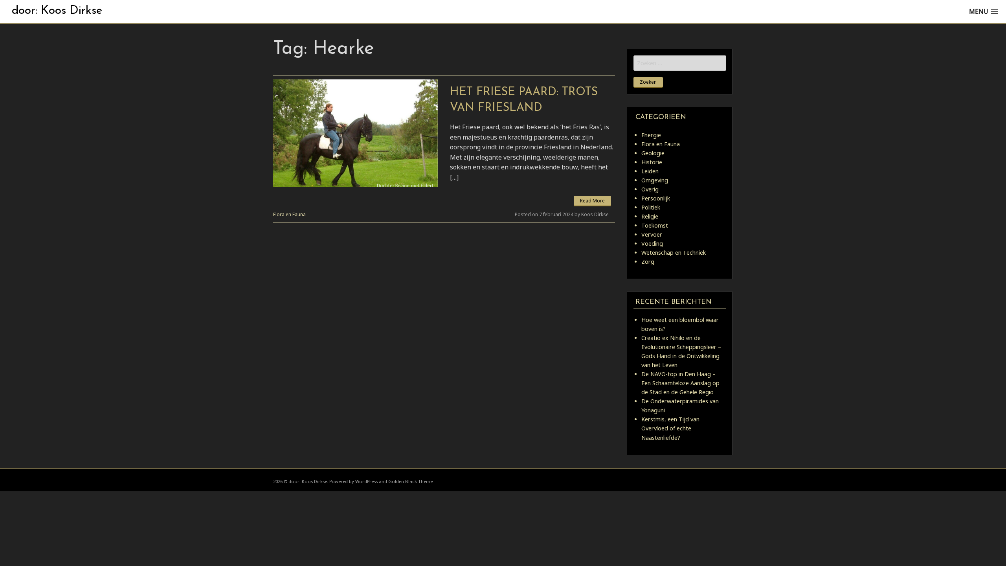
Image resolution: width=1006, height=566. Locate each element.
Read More (592, 200)
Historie (651, 162)
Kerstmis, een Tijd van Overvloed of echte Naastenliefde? (670, 428)
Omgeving (654, 180)
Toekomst (654, 225)
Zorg (647, 261)
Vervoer (651, 234)
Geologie (653, 153)
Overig (650, 189)
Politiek (650, 207)
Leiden (650, 171)
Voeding (652, 243)
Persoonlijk (655, 198)
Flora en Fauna (289, 214)
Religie (649, 216)
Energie (651, 135)
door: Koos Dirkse (57, 11)
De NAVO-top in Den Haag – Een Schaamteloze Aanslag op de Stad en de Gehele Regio (680, 383)
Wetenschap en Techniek (673, 252)
